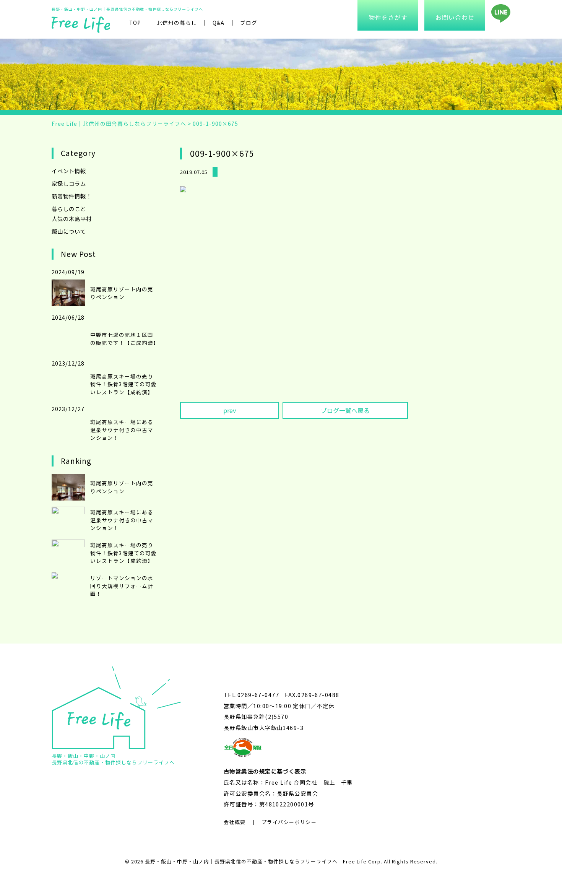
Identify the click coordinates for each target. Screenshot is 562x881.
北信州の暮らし (177, 22)
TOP (135, 22)
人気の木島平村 (72, 219)
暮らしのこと (69, 209)
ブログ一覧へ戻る (345, 410)
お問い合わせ (454, 17)
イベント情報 (69, 171)
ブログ (248, 22)
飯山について (69, 231)
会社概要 (235, 822)
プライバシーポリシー (289, 822)
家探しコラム (69, 183)
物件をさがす (388, 17)
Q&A (218, 22)
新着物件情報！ (72, 196)
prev (229, 410)
